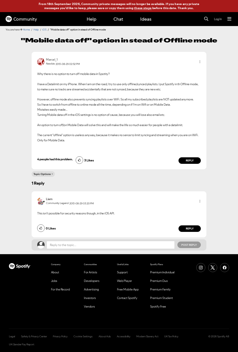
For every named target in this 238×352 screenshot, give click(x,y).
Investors (90, 298)
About (55, 272)
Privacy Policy (60, 336)
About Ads (105, 336)
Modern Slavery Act (147, 336)
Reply (190, 160)
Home (26, 29)
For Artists (90, 272)
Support (122, 272)
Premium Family (160, 289)
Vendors (89, 306)
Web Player (124, 281)
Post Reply (189, 245)
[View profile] (41, 61)
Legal (12, 336)
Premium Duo (159, 281)
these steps (143, 8)
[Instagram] (200, 267)
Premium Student (161, 298)
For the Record (60, 289)
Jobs (54, 281)
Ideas (145, 19)
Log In (218, 19)
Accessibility (124, 336)
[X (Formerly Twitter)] (212, 267)
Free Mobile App (128, 289)
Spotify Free (158, 306)
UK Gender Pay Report (21, 344)
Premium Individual (162, 272)
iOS (44, 29)
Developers (91, 281)
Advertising (91, 289)
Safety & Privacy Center (34, 336)
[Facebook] (224, 267)
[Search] (206, 19)
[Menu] (229, 19)
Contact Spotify (127, 298)
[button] (200, 62)
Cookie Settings (83, 336)
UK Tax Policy (171, 336)
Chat (118, 19)
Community (25, 19)
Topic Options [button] (42, 174)
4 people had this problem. (55, 159)
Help (91, 19)
